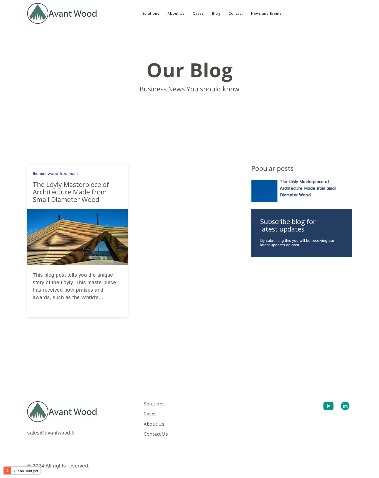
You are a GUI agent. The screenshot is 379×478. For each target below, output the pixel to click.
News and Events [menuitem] (266, 13)
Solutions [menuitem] (150, 13)
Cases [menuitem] (198, 13)
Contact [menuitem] (236, 13)
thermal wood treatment (55, 173)
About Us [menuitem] (176, 13)
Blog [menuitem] (216, 13)
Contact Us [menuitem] (156, 434)
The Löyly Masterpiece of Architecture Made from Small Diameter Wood (308, 188)
